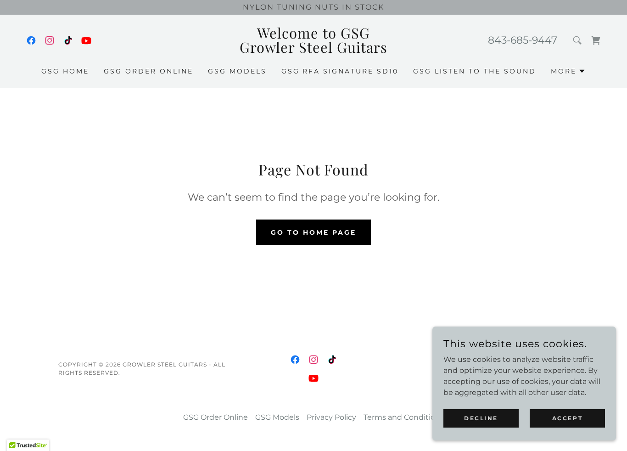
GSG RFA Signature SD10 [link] (340, 71)
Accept (567, 418)
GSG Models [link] (237, 71)
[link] (31, 40)
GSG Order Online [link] (148, 71)
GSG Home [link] (65, 71)
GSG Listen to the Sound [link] (474, 71)
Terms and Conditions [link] (404, 417)
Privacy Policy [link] (331, 417)
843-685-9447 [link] (522, 40)
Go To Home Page (313, 232)
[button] (568, 71)
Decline (481, 418)
